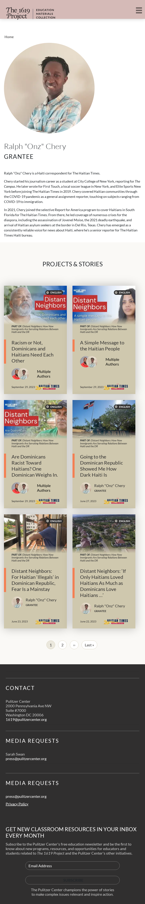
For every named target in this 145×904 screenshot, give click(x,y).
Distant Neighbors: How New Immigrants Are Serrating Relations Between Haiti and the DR (35, 329)
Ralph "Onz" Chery (109, 485)
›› (74, 645)
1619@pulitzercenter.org (26, 719)
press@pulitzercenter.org (26, 758)
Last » (89, 645)
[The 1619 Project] (24, 11)
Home (9, 37)
